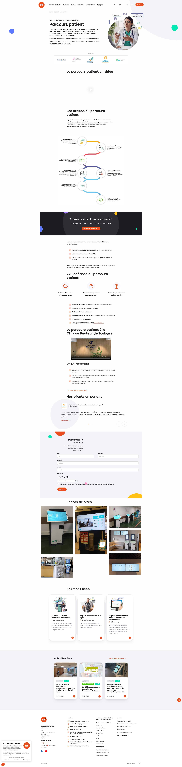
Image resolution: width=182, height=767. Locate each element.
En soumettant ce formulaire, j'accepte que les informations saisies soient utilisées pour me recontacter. (87, 484)
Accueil (51, 12)
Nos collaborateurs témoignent (126, 723)
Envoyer (61, 489)
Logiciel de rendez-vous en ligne (90, 617)
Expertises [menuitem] (81, 4)
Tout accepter (26, 759)
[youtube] (46, 751)
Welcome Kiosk (100, 741)
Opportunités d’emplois (124, 721)
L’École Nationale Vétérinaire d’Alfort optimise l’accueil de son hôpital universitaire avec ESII (115, 688)
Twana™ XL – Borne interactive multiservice (61, 617)
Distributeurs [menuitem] (91, 4)
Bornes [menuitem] (73, 4)
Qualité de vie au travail (124, 726)
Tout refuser (6, 759)
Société (59, 460)
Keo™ (97, 736)
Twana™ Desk (100, 733)
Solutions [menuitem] (66, 4)
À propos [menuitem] (100, 4)
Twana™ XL (99, 725)
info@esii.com (45, 743)
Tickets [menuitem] (122, 4)
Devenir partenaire (122, 735)
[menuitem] (115, 5)
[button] (3, 764)
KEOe (97, 738)
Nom (58, 453)
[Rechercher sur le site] (131, 4)
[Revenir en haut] (139, 763)
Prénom (100, 453)
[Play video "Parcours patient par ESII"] (91, 89)
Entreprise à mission (102, 755)
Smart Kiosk (99, 743)
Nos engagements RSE (102, 752)
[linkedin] (42, 751)
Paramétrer (16, 759)
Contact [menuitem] (139, 5)
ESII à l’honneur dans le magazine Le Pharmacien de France (91, 689)
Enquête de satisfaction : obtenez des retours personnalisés (119, 617)
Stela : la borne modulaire (103, 722)
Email (59, 467)
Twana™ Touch (100, 730)
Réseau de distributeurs (124, 732)
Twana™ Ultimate (101, 728)
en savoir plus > (99, 322)
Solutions (56, 12)
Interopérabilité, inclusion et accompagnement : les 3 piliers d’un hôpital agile (65, 688)
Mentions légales (131, 763)
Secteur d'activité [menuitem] (55, 4)
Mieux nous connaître (102, 750)
